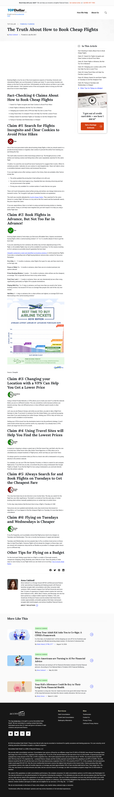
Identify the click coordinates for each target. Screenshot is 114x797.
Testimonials (87, 714)
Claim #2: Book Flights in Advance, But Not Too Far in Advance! (91, 63)
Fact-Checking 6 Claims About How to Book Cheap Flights (91, 52)
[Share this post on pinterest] (59, 570)
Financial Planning (27, 24)
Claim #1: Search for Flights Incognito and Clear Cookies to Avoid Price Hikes (91, 57)
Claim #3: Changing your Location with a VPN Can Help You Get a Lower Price (92, 68)
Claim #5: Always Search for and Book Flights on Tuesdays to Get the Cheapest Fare (92, 79)
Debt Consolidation (64, 714)
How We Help (82, 13)
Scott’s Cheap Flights (36, 197)
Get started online (75, 3)
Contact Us (86, 717)
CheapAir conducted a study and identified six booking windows (27, 253)
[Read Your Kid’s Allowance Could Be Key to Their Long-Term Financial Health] (91, 686)
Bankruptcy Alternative (65, 720)
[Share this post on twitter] (55, 570)
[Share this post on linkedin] (63, 570)
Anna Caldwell (13, 35)
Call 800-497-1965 (89, 3)
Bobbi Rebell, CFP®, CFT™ (45, 644)
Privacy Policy (87, 720)
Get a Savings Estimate (90, 126)
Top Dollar (11, 24)
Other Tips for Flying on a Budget (91, 88)
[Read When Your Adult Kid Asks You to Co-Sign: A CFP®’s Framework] (91, 634)
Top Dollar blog (15, 721)
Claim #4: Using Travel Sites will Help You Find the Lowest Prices (91, 73)
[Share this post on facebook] (50, 570)
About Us (95, 13)
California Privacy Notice (90, 723)
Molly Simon (41, 696)
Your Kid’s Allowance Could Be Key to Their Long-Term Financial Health (58, 686)
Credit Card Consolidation (66, 717)
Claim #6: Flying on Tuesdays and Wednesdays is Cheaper (88, 84)
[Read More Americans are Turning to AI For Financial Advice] (91, 660)
